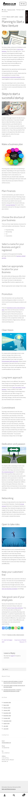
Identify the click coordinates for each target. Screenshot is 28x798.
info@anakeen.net (6, 742)
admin (16, 16)
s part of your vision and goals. (15, 608)
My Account (4, 795)
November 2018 (7, 715)
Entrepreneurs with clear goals (10, 361)
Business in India (11, 9)
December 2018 (7, 713)
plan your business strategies (9, 588)
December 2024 (7, 702)
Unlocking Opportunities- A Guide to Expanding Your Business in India (12, 690)
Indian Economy (20, 635)
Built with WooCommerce (9, 789)
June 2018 (6, 728)
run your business (10, 205)
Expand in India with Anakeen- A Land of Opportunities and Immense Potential (13, 682)
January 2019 (7, 710)
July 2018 (6, 726)
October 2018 (7, 718)
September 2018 (7, 721)
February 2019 (7, 707)
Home (5, 9)
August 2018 (6, 723)
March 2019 (6, 705)
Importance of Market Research (20, 641)
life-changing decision (8, 472)
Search (14, 795)
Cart (22, 794)
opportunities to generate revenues (11, 77)
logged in (12, 655)
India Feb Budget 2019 (7, 641)
